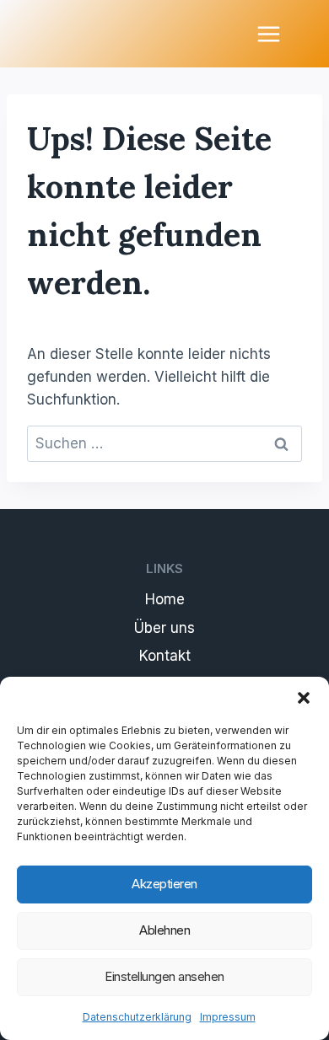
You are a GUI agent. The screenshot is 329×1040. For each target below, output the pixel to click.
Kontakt (165, 655)
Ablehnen (164, 930)
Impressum (228, 1017)
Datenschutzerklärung (137, 1017)
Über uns (164, 627)
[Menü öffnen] (268, 33)
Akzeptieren (164, 884)
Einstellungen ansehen (164, 976)
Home (165, 599)
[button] (303, 697)
